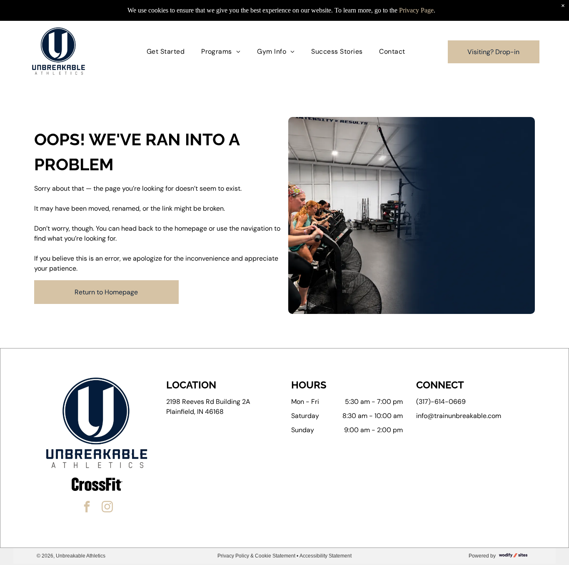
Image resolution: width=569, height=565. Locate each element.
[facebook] (86, 508)
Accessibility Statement (325, 556)
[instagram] (107, 508)
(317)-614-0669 (441, 401)
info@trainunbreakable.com (458, 415)
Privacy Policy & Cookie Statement (256, 556)
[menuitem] (165, 52)
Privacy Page (416, 10)
